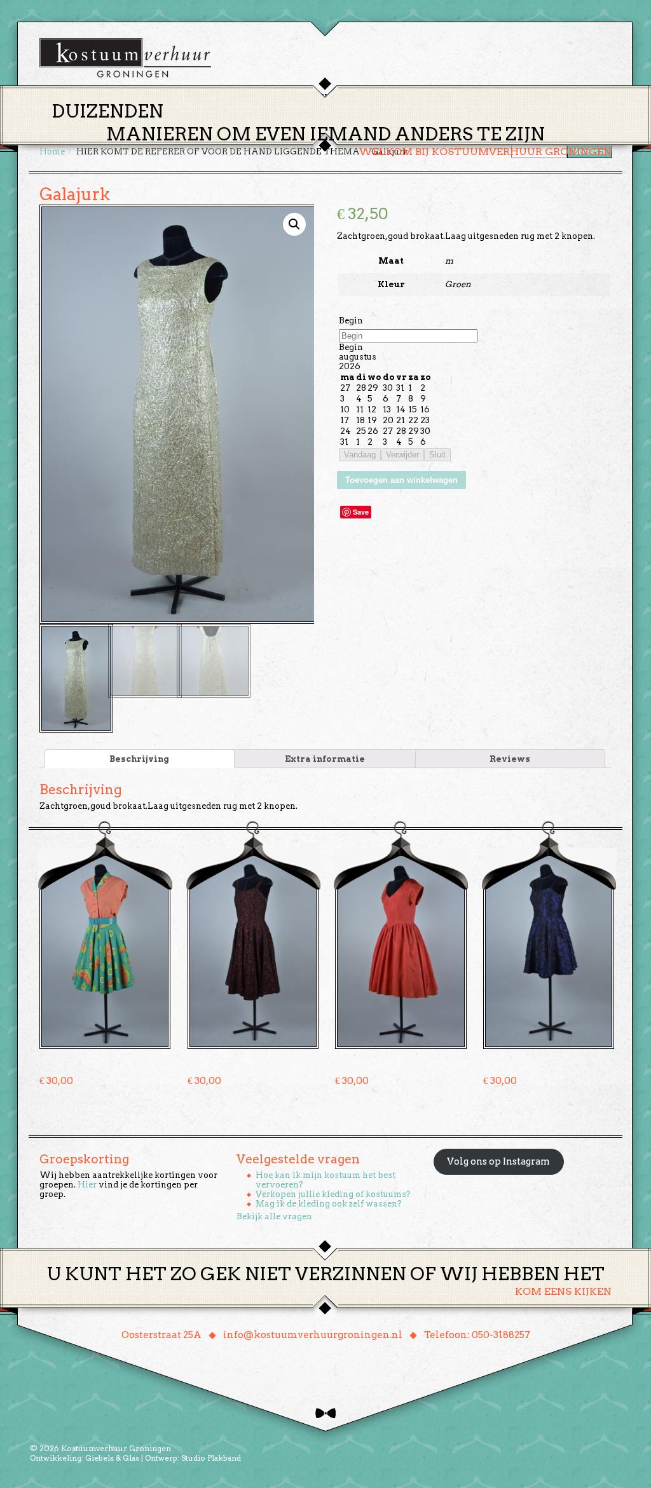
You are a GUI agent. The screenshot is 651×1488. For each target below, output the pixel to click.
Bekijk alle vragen (274, 1216)
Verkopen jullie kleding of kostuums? (333, 1194)
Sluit (437, 454)
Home (230, 97)
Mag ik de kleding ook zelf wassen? (329, 1203)
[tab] (140, 758)
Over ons (443, 97)
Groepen (385, 97)
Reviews (510, 759)
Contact (503, 97)
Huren (333, 97)
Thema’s (281, 97)
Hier (87, 1184)
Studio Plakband (211, 1458)
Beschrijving (139, 759)
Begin (351, 320)
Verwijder (402, 454)
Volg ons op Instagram (498, 1161)
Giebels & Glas (112, 1458)
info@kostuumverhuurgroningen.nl (312, 1335)
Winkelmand (573, 97)
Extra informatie (325, 759)
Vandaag (360, 454)
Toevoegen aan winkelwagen (401, 480)
